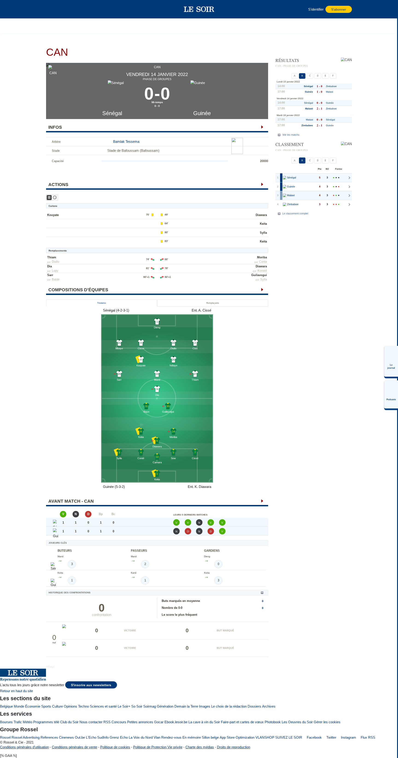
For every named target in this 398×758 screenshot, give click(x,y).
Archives (268, 706)
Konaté (262, 270)
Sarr (50, 275)
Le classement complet (295, 213)
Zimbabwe (331, 86)
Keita (263, 223)
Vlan (157, 737)
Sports (46, 706)
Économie (32, 706)
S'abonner (338, 9)
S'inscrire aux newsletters (91, 685)
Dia (49, 266)
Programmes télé (46, 722)
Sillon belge (210, 737)
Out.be (80, 737)
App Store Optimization (237, 737)
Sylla (263, 232)
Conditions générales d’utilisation (24, 747)
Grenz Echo (119, 737)
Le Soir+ (124, 706)
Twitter (330, 737)
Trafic (18, 722)
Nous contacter (90, 722)
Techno (83, 706)
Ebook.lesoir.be (175, 722)
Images (204, 706)
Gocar (159, 722)
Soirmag (149, 706)
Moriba (262, 257)
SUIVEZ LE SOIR (288, 737)
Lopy (55, 270)
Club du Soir (69, 722)
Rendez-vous (171, 737)
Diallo (55, 261)
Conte (263, 261)
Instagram (348, 737)
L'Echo (91, 737)
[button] (52, 9)
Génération (165, 706)
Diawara (261, 215)
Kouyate (53, 215)
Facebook (314, 737)
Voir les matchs (290, 134)
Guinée (202, 113)
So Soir (136, 706)
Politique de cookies (115, 747)
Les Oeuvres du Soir (297, 722)
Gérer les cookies (327, 722)
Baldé (55, 279)
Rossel (5, 737)
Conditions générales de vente (74, 747)
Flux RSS (367, 737)
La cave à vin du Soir (204, 722)
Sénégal (112, 113)
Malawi (329, 91)
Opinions (70, 706)
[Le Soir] (199, 9)
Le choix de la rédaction (229, 706)
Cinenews (66, 737)
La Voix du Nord (141, 737)
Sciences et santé (103, 706)
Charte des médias (199, 747)
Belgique (6, 706)
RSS (107, 722)
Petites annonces (140, 722)
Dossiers (254, 706)
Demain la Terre (186, 706)
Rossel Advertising (26, 737)
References (49, 737)
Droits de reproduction (233, 747)
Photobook (273, 722)
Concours (118, 722)
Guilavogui (259, 275)
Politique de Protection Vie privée (157, 747)
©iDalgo (50, 666)
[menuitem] (391, 361)
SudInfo (103, 737)
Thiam (51, 257)
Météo (27, 722)
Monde (19, 706)
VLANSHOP (264, 737)
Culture (57, 706)
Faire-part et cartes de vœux (242, 722)
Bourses (6, 722)
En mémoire (191, 737)
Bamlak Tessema (126, 141)
